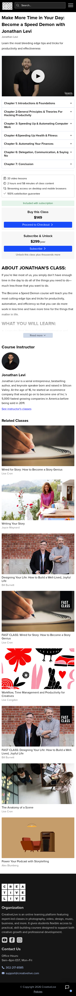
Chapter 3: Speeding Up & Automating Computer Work (36, 125)
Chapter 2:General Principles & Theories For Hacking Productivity (33, 113)
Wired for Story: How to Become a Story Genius (32, 469)
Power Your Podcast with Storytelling (25, 861)
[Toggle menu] (71, 5)
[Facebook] (12, 940)
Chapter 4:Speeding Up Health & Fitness (31, 135)
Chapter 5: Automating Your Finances (28, 144)
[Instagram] (20, 940)
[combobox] (40, 5)
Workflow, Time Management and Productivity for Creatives (33, 694)
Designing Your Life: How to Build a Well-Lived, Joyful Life (36, 579)
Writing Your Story (13, 523)
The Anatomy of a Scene (17, 807)
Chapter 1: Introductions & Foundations (29, 103)
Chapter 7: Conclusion (18, 164)
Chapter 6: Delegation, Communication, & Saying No (36, 154)
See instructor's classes (16, 409)
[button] (67, 987)
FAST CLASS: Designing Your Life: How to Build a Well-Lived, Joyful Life (37, 751)
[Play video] (38, 76)
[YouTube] (5, 940)
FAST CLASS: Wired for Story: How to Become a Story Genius (36, 636)
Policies (38, 991)
